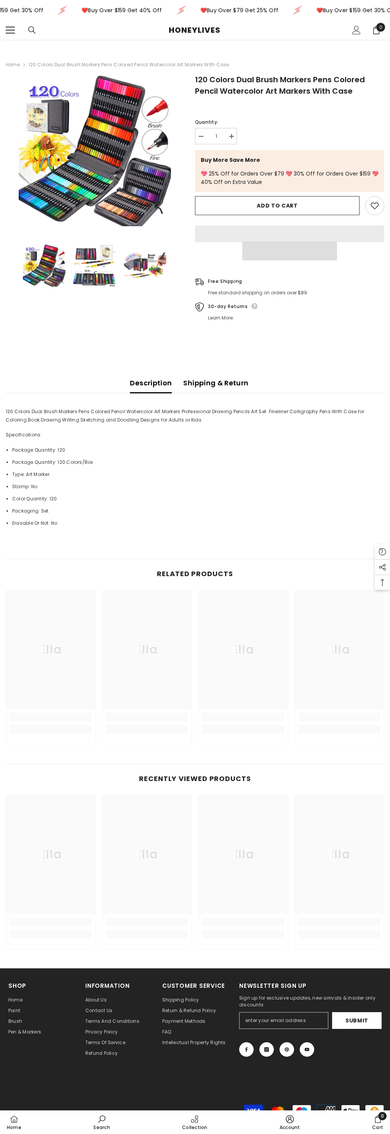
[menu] (10, 30)
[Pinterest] (287, 1049)
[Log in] (356, 30)
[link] (51, 717)
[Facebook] (246, 1049)
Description (151, 383)
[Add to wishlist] (374, 205)
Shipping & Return (215, 383)
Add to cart (277, 205)
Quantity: (206, 122)
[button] (289, 250)
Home (13, 64)
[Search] (32, 30)
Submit (356, 1020)
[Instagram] (266, 1049)
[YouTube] (307, 1049)
